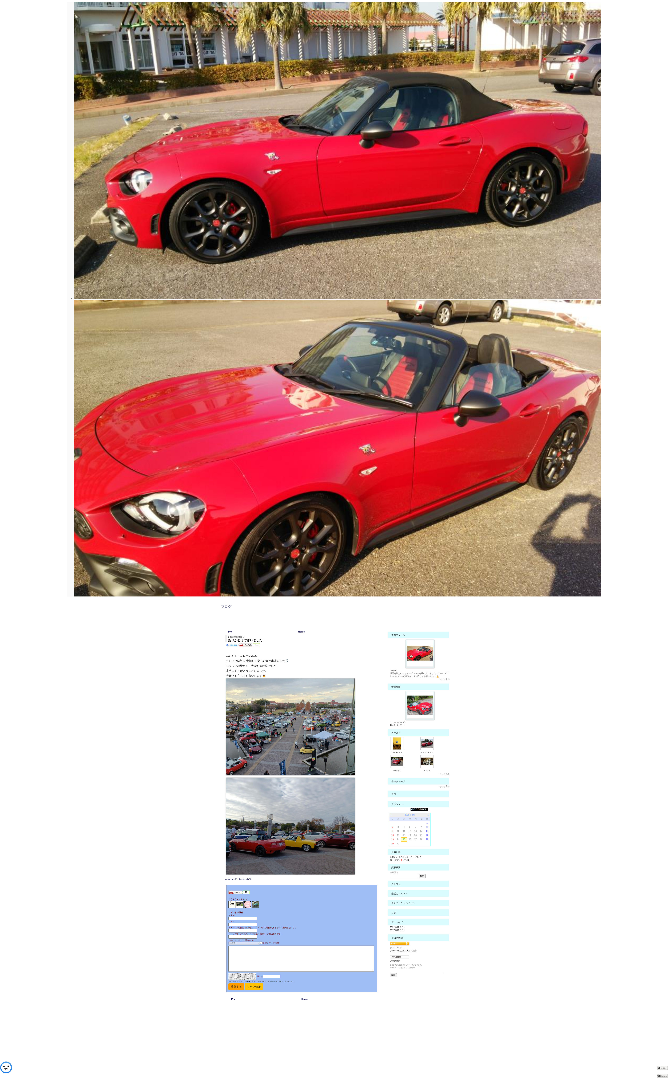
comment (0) (231, 879)
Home (301, 631)
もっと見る (444, 679)
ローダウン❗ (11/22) (400, 860)
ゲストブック (396, 947)
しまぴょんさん (427, 752)
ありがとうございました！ (247, 640)
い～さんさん (397, 752)
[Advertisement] (304, 1040)
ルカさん (427, 770)
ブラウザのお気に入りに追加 (403, 950)
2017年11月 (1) (397, 930)
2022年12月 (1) (397, 927)
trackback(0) (245, 879)
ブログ (226, 606)
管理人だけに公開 (271, 943)
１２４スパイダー (398, 722)
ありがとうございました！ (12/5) (405, 857)
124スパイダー (397, 725)
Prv (230, 631)
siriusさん (397, 770)
